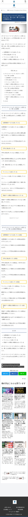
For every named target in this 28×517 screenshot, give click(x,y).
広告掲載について (7, 509)
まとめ (6, 101)
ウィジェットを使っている (12, 82)
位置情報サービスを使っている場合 (14, 90)
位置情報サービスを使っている (13, 77)
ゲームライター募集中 (14, 511)
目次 (12, 70)
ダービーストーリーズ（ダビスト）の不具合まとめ (13, 366)
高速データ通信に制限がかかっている (15, 84)
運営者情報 (20, 509)
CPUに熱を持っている (11, 79)
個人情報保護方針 (20, 507)
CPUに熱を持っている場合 (12, 92)
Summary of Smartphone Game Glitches (11, 364)
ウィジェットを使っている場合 (13, 94)
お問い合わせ (7, 507)
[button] (25, 276)
